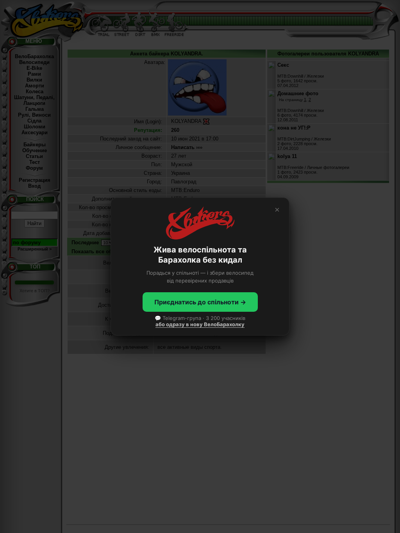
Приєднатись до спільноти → (200, 302)
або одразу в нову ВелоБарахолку (200, 324)
